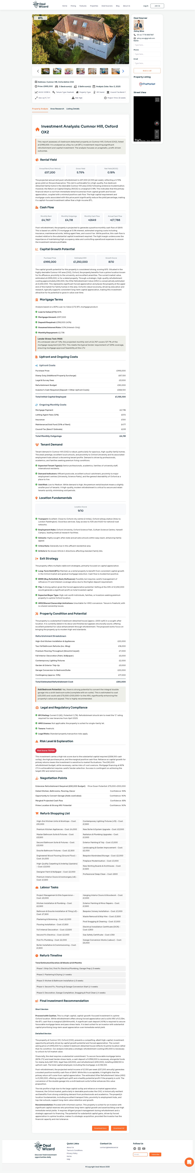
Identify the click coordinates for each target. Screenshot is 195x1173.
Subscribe (155, 1154)
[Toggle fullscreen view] (157, 99)
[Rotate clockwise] (159, 123)
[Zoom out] (157, 136)
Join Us (157, 6)
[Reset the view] (157, 123)
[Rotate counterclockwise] (155, 123)
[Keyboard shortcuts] (138, 140)
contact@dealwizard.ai (109, 1147)
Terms (148, 140)
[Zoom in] (157, 132)
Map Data (142, 140)
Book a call (147, 71)
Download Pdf (119, 1128)
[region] (147, 118)
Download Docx (100, 1128)
